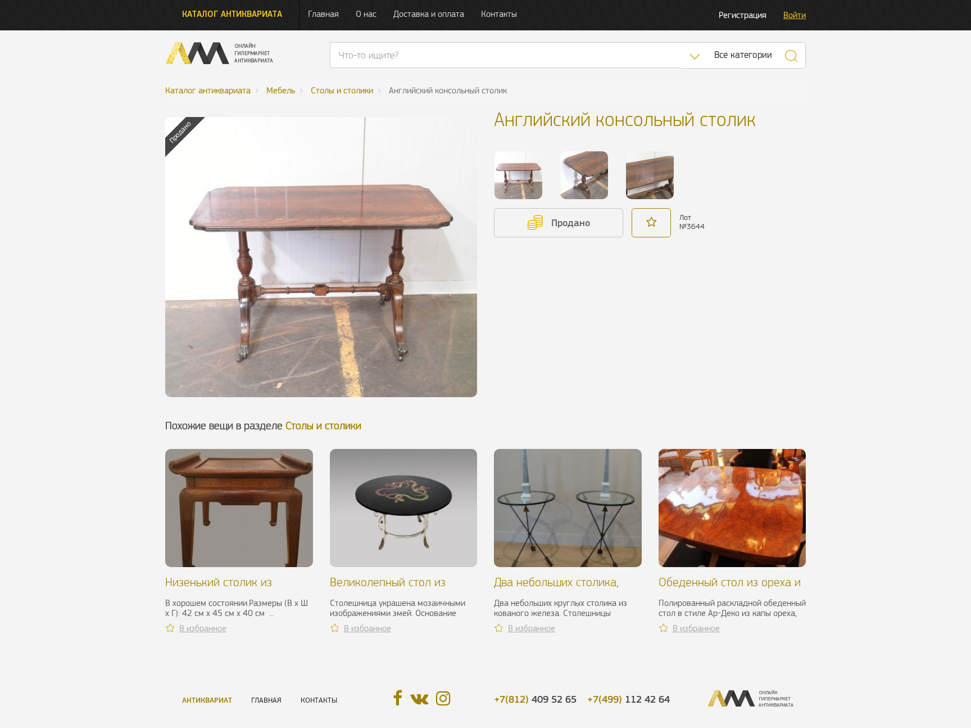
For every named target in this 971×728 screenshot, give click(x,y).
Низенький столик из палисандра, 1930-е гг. (225, 589)
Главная (323, 14)
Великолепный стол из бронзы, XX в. (388, 589)
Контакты (499, 14)
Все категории (743, 55)
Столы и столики (323, 426)
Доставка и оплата (428, 14)
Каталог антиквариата (232, 14)
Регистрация (742, 15)
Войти (794, 15)
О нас (366, 14)
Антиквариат (207, 700)
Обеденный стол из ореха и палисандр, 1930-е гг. (730, 589)
